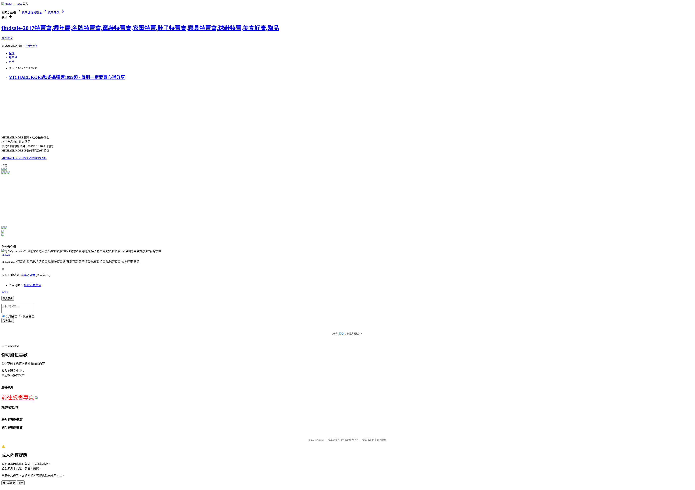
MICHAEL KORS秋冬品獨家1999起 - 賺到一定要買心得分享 (67, 77)
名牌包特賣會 (32, 285)
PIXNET (320, 439)
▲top (4, 291)
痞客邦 (24, 275)
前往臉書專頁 (17, 397)
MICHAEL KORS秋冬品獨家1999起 (24, 158)
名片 (11, 62)
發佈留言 (7, 320)
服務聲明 (382, 439)
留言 (33, 275)
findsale (5, 254)
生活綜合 (31, 46)
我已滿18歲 (9, 482)
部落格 (13, 57)
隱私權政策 (368, 439)
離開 (20, 482)
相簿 (11, 53)
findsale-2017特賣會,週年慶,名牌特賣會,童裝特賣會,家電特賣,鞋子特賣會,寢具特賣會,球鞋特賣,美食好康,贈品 (140, 28)
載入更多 (7, 298)
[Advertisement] (31, 109)
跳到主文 (7, 38)
